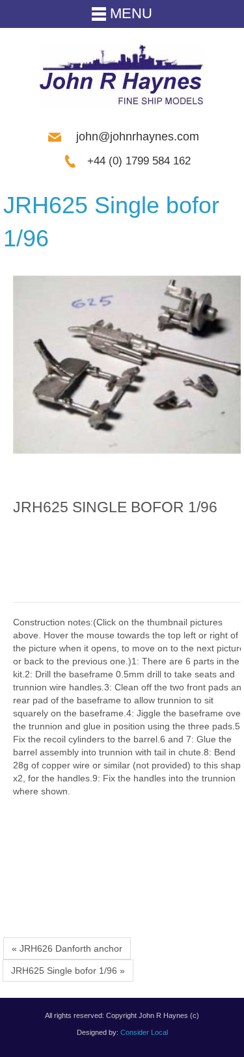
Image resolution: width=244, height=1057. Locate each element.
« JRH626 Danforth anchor (67, 948)
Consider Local (144, 1032)
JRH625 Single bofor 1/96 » (68, 970)
